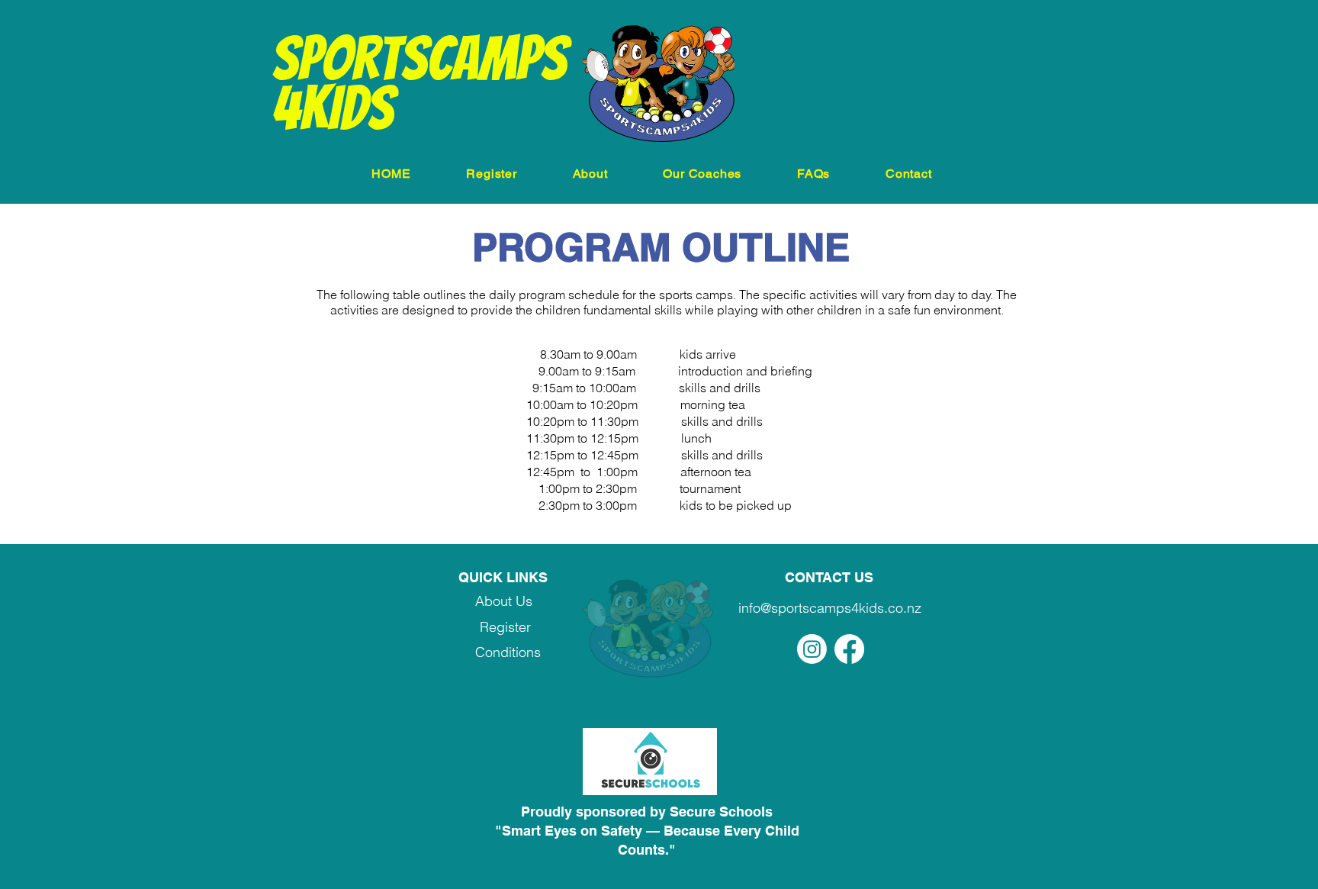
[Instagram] (812, 649)
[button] (492, 173)
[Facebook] (849, 649)
